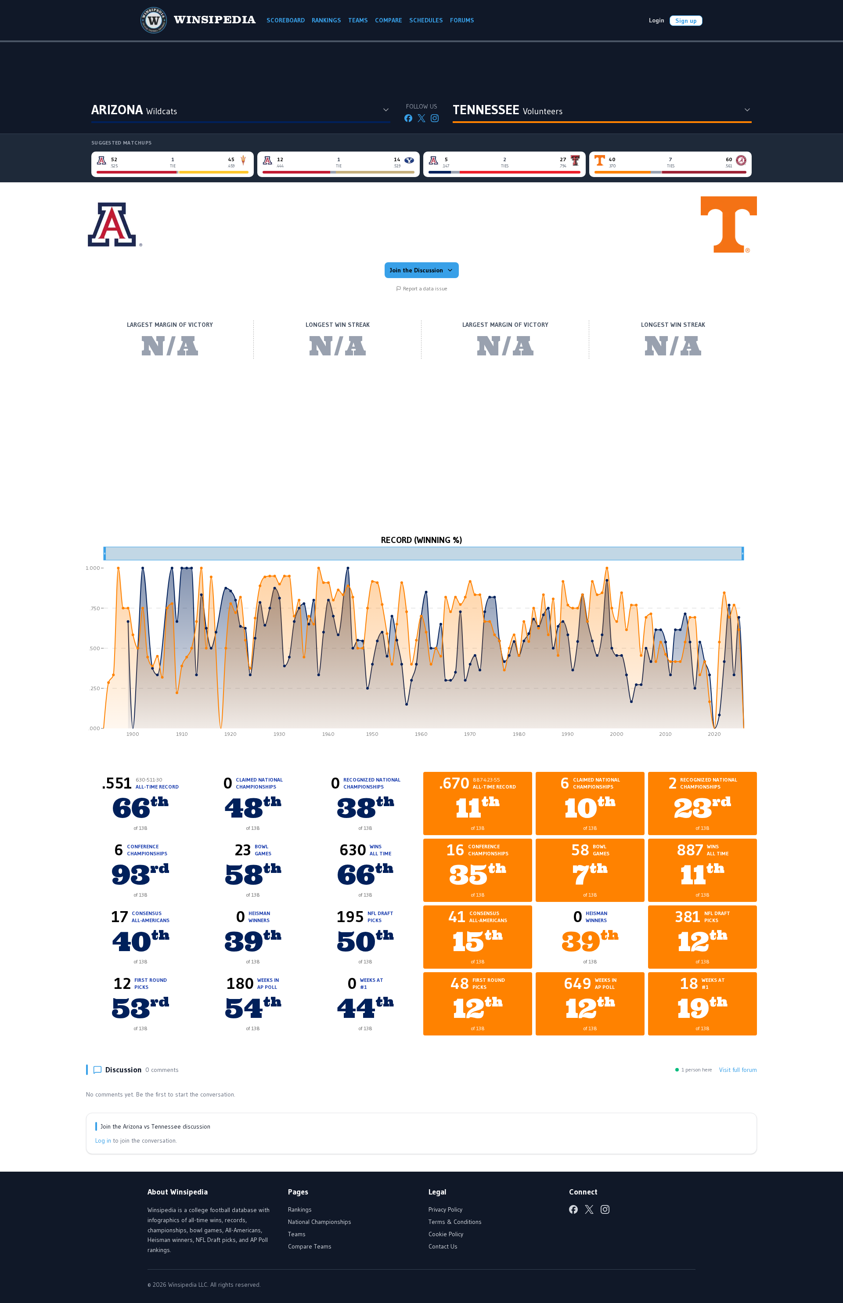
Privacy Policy (445, 1209)
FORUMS (462, 20)
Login (656, 20)
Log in (103, 1140)
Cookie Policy (446, 1234)
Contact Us (443, 1246)
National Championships (319, 1222)
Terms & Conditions (455, 1222)
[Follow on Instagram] (435, 118)
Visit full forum (738, 1070)
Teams (297, 1234)
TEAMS (358, 20)
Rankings (300, 1209)
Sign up (686, 21)
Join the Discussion (416, 270)
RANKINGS (326, 20)
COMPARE (388, 20)
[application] (421, 645)
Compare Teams (309, 1246)
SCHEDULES (426, 20)
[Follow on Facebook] (408, 118)
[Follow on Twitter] (421, 118)
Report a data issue (425, 288)
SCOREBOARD (286, 20)
